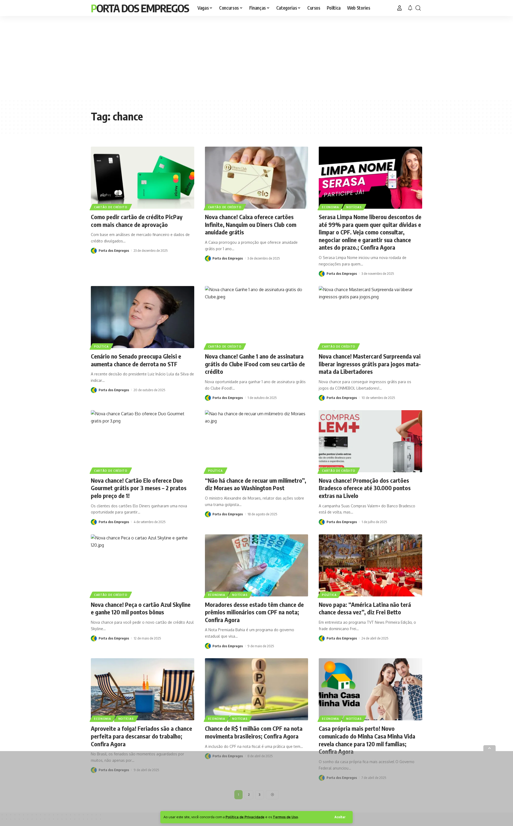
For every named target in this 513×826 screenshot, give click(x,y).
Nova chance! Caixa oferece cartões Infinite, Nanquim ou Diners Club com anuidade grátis (250, 224)
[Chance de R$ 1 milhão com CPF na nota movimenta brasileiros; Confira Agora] (256, 689)
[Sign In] (399, 8)
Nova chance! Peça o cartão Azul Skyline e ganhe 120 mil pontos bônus (141, 608)
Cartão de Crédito (110, 207)
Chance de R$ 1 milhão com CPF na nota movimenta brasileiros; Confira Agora (253, 732)
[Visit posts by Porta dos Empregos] (94, 251)
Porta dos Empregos (140, 8)
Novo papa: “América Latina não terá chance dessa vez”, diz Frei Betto (365, 608)
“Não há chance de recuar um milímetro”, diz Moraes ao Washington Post (255, 484)
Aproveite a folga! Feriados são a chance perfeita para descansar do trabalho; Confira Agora (141, 736)
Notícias (354, 207)
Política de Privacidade (245, 817)
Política (101, 346)
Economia (330, 207)
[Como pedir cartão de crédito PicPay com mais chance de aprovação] (142, 178)
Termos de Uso (285, 817)
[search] (418, 8)
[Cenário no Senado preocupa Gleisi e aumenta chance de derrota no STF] (142, 317)
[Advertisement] (256, 57)
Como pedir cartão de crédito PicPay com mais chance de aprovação (136, 220)
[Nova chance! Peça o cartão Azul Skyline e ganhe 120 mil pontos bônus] (142, 565)
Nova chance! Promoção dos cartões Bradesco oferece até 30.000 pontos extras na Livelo (365, 488)
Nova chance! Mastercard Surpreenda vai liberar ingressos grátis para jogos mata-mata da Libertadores (370, 363)
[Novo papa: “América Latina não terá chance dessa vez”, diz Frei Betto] (370, 565)
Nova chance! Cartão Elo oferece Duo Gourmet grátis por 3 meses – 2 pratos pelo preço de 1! (138, 488)
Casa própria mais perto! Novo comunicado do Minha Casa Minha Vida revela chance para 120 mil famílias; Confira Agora (367, 740)
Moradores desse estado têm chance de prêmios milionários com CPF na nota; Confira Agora (254, 612)
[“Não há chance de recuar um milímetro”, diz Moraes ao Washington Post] (256, 441)
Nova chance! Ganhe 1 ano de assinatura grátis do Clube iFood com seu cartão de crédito (255, 363)
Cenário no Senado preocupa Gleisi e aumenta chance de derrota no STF (136, 360)
